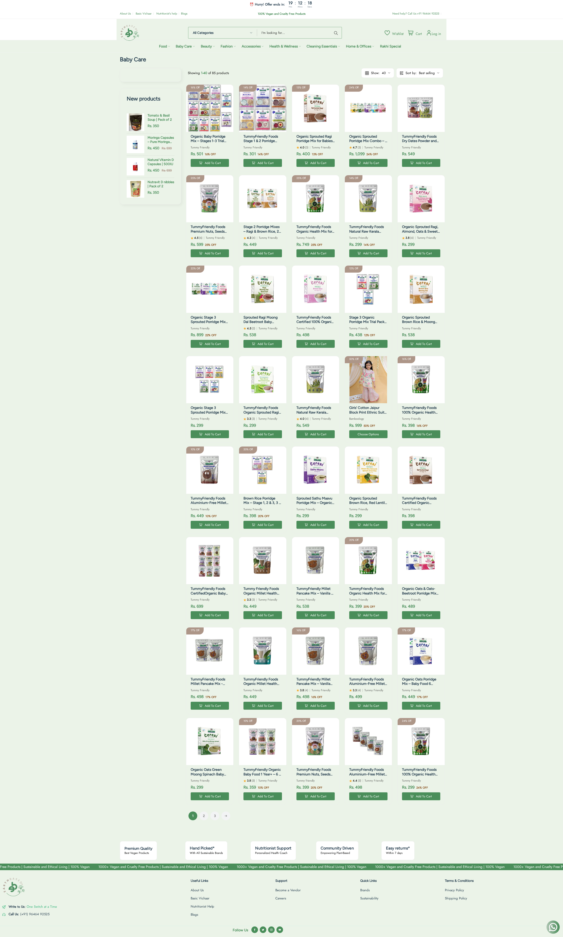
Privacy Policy (454, 890)
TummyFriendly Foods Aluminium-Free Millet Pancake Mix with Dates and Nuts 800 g (368, 686)
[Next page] (225, 815)
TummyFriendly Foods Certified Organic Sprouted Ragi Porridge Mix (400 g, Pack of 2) (420, 505)
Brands (365, 890)
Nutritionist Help (202, 906)
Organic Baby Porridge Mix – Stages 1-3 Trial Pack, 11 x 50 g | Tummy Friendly (209, 143)
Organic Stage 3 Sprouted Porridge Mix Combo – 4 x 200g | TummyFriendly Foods (208, 324)
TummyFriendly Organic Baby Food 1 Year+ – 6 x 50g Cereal (262, 774)
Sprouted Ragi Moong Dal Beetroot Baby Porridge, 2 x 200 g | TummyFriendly (260, 324)
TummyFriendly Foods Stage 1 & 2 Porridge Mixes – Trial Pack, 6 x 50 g (260, 143)
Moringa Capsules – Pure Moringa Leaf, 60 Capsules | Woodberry (161, 140)
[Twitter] (263, 929)
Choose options (368, 434)
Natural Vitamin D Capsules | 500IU (161, 162)
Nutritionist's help (166, 13)
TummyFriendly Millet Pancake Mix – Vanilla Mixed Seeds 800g (313, 684)
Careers (280, 898)
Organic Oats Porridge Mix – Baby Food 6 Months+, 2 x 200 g (419, 684)
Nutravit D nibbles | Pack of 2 (161, 184)
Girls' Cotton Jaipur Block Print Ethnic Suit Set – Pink (366, 412)
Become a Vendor (288, 890)
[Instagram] (271, 929)
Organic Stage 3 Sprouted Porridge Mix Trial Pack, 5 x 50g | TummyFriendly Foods (208, 414)
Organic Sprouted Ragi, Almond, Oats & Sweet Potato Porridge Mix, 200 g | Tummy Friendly (420, 233)
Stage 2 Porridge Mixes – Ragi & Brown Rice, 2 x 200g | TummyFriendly (262, 231)
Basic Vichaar (144, 13)
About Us (125, 13)
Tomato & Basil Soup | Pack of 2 (160, 117)
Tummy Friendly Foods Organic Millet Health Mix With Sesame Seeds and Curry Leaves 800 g (262, 595)
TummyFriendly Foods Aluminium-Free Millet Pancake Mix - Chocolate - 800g (208, 505)
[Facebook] (254, 929)
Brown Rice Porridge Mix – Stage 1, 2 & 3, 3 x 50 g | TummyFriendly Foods (262, 505)
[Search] (337, 32)
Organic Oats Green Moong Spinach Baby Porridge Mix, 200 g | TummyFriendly (207, 776)
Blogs (184, 13)
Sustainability (369, 898)
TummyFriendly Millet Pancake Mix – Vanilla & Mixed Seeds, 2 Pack (314, 593)
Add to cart (213, 163)
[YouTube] (279, 929)
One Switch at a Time (42, 906)
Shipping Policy (456, 898)
